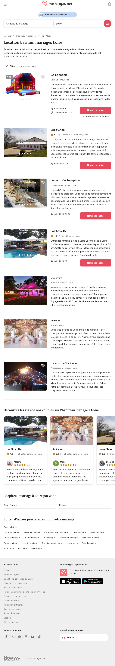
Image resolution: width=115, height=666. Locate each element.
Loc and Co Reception (65, 180)
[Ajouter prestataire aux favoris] (43, 77)
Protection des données (15, 583)
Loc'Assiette (59, 231)
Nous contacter (95, 110)
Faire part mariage (31, 532)
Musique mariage (12, 537)
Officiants (22, 548)
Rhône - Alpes (44, 36)
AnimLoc (55, 320)
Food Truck (9, 548)
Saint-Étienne (10, 505)
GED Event (56, 277)
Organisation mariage (51, 543)
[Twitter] (13, 636)
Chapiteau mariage (24, 36)
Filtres (12, 66)
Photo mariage (79, 532)
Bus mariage (49, 537)
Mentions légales (12, 574)
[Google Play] (92, 583)
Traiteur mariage (11, 532)
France (70, 637)
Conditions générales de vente (19, 579)
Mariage (8, 36)
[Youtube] (32, 636)
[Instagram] (26, 636)
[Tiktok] (39, 636)
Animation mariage (90, 537)
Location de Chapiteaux (64, 363)
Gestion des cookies (14, 587)
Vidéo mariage (97, 532)
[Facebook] (6, 636)
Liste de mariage (29, 543)
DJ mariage (36, 548)
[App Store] (70, 583)
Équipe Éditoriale (12, 613)
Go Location (59, 75)
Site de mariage (11, 622)
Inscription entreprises (14, 605)
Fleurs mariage (11, 543)
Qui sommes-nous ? (13, 609)
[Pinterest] (19, 636)
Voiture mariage (31, 537)
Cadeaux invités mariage (56, 532)
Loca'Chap (58, 130)
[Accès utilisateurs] (109, 4)
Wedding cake (89, 543)
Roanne (63, 505)
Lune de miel (72, 543)
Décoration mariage (68, 537)
